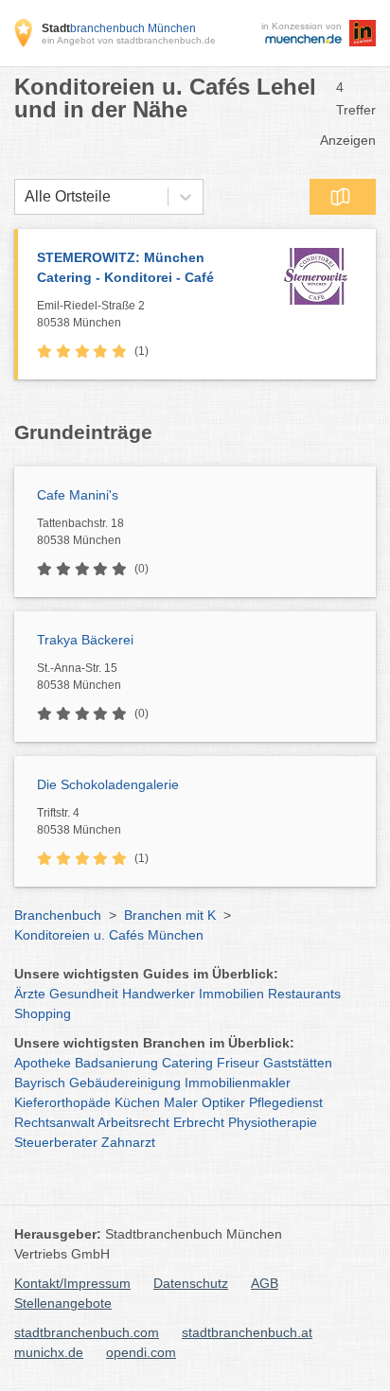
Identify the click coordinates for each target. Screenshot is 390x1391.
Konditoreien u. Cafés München (109, 934)
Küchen (137, 1102)
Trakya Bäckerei (85, 639)
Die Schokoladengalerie (108, 784)
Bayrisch (39, 1082)
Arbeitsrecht (133, 1122)
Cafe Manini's (77, 494)
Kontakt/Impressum (72, 1283)
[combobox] (25, 196)
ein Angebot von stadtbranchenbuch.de (129, 40)
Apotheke (42, 1062)
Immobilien (231, 993)
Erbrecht (198, 1122)
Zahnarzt (128, 1142)
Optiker (223, 1102)
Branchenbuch (57, 915)
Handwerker (158, 993)
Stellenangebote (63, 1303)
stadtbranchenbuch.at (247, 1332)
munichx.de (48, 1352)
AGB (264, 1283)
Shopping (42, 1013)
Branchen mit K (170, 915)
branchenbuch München (119, 28)
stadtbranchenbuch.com (86, 1332)
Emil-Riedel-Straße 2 (91, 314)
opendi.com (141, 1352)
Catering (187, 1062)
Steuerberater (56, 1142)
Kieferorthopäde (62, 1102)
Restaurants (304, 993)
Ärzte (29, 993)
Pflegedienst (286, 1102)
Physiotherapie (272, 1122)
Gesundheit (83, 993)
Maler (181, 1102)
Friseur (238, 1062)
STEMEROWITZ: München (125, 267)
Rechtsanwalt (54, 1122)
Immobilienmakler (238, 1082)
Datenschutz (190, 1283)
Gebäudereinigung (125, 1082)
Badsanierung (116, 1062)
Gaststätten (297, 1062)
